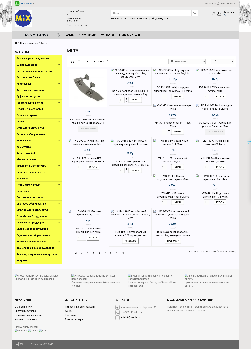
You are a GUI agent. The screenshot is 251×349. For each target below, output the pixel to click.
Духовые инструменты (30, 128)
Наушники (22, 178)
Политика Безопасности (28, 315)
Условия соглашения (26, 319)
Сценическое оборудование (33, 235)
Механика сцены (26, 159)
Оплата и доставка (25, 311)
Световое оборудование (31, 203)
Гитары (21, 121)
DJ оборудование (27, 64)
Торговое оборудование (31, 241)
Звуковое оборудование (31, 134)
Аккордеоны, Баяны (29, 77)
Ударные (22, 260)
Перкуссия (23, 191)
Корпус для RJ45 (26, 153)
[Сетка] (72, 61)
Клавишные (24, 140)
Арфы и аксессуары (28, 96)
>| (123, 253)
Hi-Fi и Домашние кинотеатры (34, 71)
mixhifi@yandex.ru (131, 317)
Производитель (29, 43)
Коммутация (24, 147)
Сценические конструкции (32, 229)
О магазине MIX (23, 306)
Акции (68, 311)
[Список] (78, 61)
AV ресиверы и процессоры (33, 58)
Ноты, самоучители (28, 184)
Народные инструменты (31, 172)
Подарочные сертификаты (80, 306)
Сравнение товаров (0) (96, 61)
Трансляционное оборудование (35, 247)
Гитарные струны (27, 115)
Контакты (70, 315)
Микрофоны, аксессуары (32, 165)
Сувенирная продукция (30, 222)
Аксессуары (24, 83)
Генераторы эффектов (30, 102)
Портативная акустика (30, 197)
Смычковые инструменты (32, 210)
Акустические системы (30, 90)
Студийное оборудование (32, 216)
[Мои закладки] (214, 13)
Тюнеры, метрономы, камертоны (37, 254)
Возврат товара (74, 319)
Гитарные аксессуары (30, 109)
